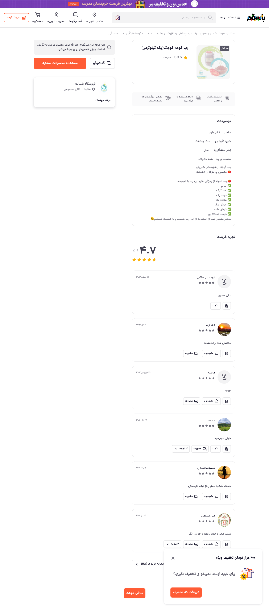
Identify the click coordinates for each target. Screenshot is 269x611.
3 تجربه (183, 449)
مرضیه (211, 373)
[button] (134, 259)
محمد (211, 420)
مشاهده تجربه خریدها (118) (157, 564)
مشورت (189, 353)
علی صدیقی (208, 516)
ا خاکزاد (210, 325)
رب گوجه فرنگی (136, 33)
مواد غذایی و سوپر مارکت (208, 33)
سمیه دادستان (206, 468)
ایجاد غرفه (13, 17)
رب (153, 33)
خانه (232, 33)
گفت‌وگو (99, 63)
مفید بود (208, 353)
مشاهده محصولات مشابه (60, 63)
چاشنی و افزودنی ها (173, 33)
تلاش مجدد (134, 593)
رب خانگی (114, 33)
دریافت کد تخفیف (186, 592)
